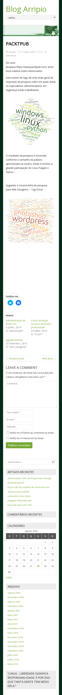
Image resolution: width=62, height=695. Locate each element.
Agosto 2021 (14, 610)
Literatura (11, 55)
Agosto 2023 (14, 601)
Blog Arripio (26, 9)
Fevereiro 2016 (15, 637)
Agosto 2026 (14, 592)
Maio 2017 (13, 619)
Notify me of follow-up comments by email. (32, 432)
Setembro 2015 (15, 650)
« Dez (9, 577)
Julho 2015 (13, 655)
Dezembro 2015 (16, 641)
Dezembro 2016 (16, 628)
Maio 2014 (13, 664)
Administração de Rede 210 (15, 322)
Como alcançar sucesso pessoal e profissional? (41, 324)
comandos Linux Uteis (19, 496)
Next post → (49, 358)
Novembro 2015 (16, 646)
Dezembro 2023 (16, 597)
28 (38, 566)
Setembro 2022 (15, 606)
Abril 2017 (13, 623)
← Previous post (15, 358)
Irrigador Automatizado (20, 500)
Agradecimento (14, 340)
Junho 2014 (13, 659)
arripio (12, 51)
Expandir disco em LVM (20, 504)
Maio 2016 (13, 632)
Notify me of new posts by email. (27, 438)
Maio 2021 (13, 615)
